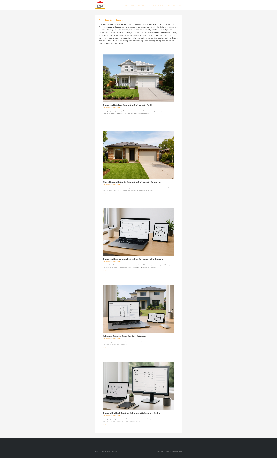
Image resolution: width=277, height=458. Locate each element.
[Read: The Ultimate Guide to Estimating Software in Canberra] (138, 155)
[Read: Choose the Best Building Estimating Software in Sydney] (138, 386)
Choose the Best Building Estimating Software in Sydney (132, 413)
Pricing (148, 5)
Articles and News (107, 107)
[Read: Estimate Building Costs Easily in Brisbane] (138, 309)
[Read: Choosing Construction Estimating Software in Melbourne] (138, 232)
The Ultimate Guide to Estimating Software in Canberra (132, 182)
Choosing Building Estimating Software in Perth (127, 105)
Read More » (106, 117)
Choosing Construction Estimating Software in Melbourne (133, 259)
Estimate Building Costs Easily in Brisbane (124, 336)
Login (132, 5)
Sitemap (154, 5)
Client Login (168, 5)
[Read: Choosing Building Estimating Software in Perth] (138, 78)
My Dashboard (140, 5)
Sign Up (127, 5)
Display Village (177, 5)
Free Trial (160, 5)
